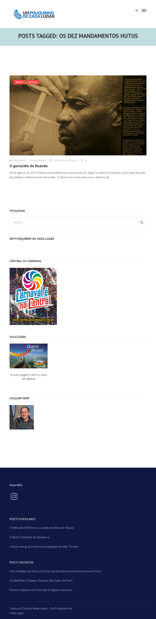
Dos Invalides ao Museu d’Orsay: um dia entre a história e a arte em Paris (55, 571)
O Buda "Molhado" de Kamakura (29, 537)
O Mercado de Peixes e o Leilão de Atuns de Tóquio (42, 527)
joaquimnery (38, 160)
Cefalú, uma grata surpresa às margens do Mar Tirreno (44, 546)
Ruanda (33, 82)
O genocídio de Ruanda (29, 165)
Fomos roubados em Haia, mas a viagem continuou (41, 590)
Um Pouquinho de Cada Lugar (32, 238)
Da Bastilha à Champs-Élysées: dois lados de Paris (41, 580)
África (19, 82)
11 (85, 160)
